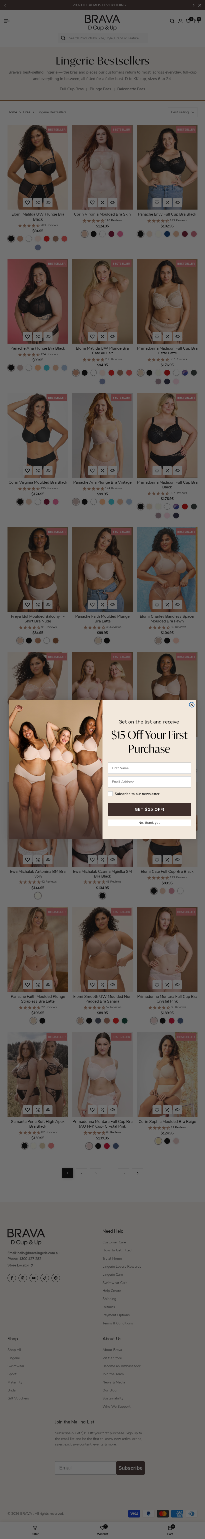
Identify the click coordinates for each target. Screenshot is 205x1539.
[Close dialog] (191, 704)
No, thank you (149, 823)
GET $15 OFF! (149, 809)
